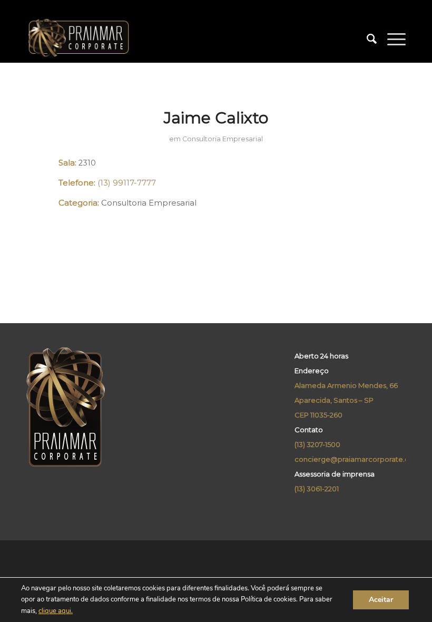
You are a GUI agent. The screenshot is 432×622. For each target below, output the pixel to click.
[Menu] (391, 39)
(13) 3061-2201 (316, 488)
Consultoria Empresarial (222, 139)
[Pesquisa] (366, 39)
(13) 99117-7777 (126, 183)
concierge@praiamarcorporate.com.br (361, 459)
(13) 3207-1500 (317, 444)
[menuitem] (366, 39)
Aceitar (381, 600)
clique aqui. (55, 611)
